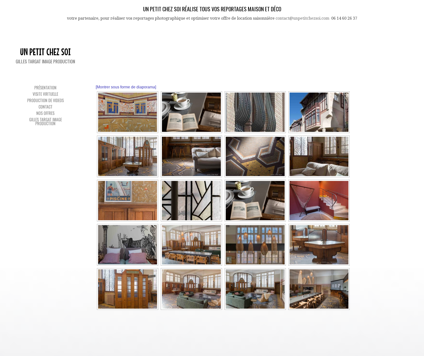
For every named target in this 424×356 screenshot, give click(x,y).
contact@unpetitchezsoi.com (302, 18)
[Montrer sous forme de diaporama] (126, 87)
